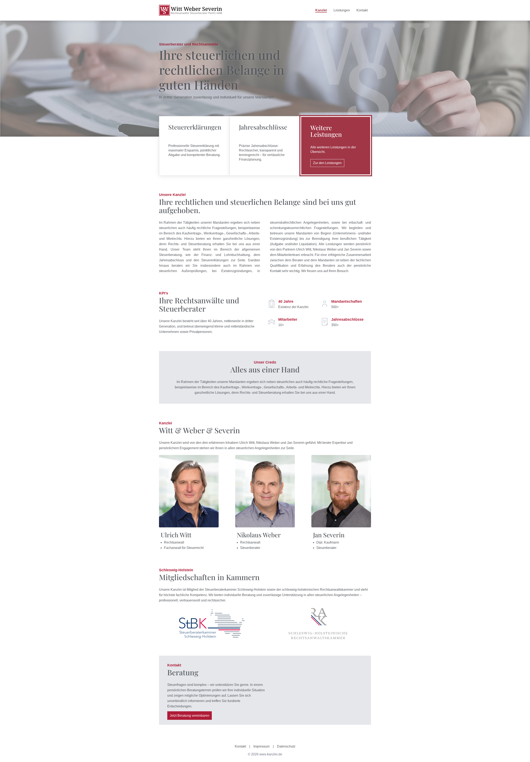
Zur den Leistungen (327, 163)
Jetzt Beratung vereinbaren (189, 715)
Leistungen (342, 10)
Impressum (261, 746)
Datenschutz (286, 746)
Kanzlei (321, 10)
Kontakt (362, 10)
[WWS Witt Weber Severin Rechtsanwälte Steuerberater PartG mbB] (190, 10)
